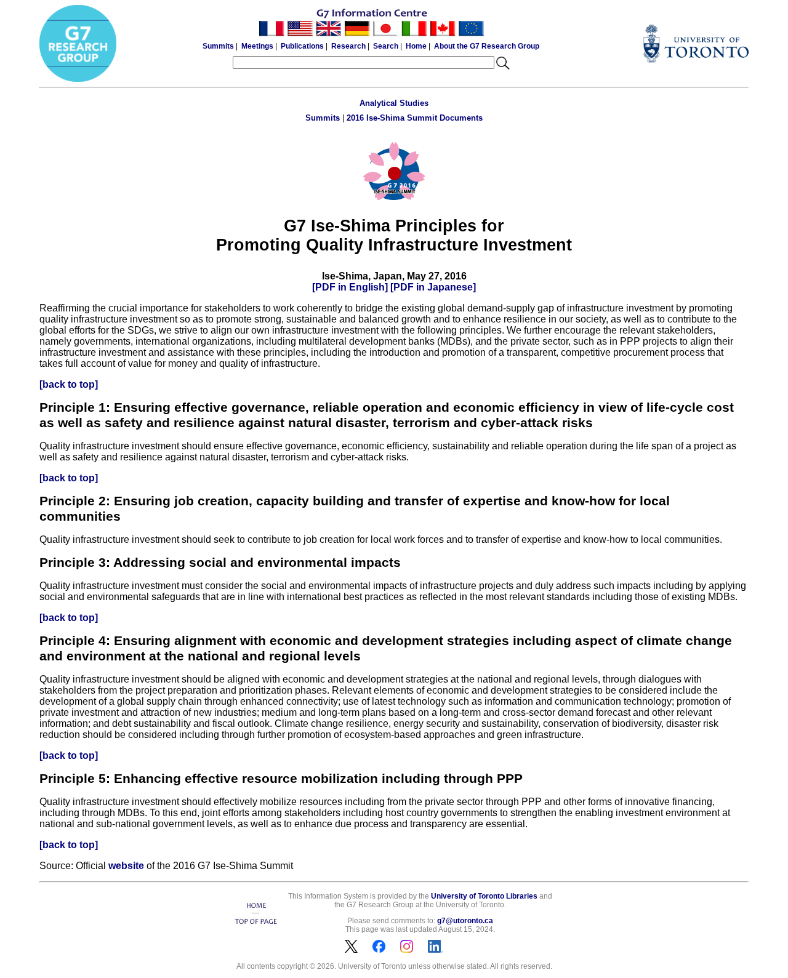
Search (385, 46)
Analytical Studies (394, 103)
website (126, 865)
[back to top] (68, 384)
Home (416, 46)
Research (348, 46)
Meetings (257, 46)
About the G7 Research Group (486, 46)
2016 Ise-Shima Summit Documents (415, 117)
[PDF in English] (350, 287)
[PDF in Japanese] (433, 287)
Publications (302, 46)
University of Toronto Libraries (484, 896)
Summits (218, 46)
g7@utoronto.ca (465, 920)
